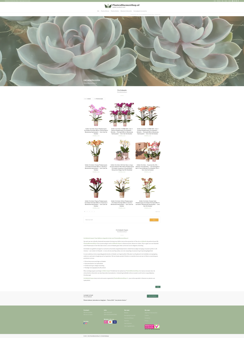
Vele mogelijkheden (129, 326)
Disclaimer (147, 318)
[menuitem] (98, 11)
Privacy (146, 321)
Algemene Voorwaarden (151, 313)
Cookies (147, 315)
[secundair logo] (122, 5)
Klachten (126, 321)
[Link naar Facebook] (238, 1)
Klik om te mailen (88, 314)
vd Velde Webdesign (105, 336)
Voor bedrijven (128, 323)
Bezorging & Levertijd (129, 315)
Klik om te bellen (88, 312)
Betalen (126, 313)
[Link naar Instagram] (236, 1)
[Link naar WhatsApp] (234, 1)
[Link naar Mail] (232, 1)
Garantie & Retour (129, 318)
